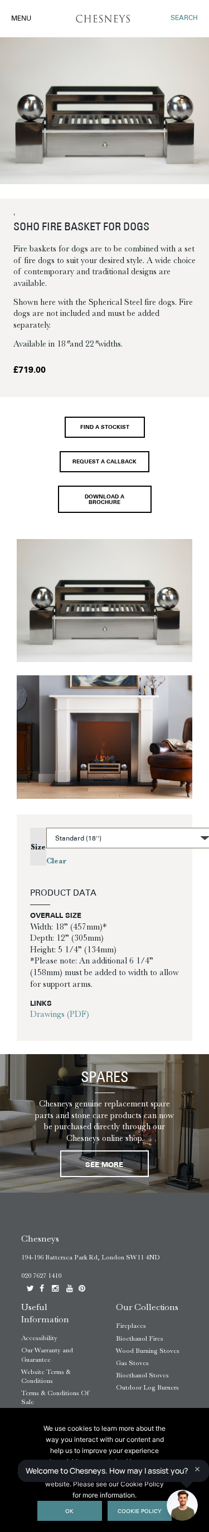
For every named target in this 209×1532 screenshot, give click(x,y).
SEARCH (184, 18)
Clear (56, 861)
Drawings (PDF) (59, 1014)
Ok (69, 1511)
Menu (21, 19)
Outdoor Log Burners (147, 1387)
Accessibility (39, 1338)
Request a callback (104, 462)
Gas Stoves (132, 1363)
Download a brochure (104, 500)
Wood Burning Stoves (147, 1351)
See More (104, 1165)
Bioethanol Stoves (142, 1375)
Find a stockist (104, 427)
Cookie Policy (140, 1511)
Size (38, 847)
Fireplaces (131, 1326)
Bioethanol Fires (139, 1338)
